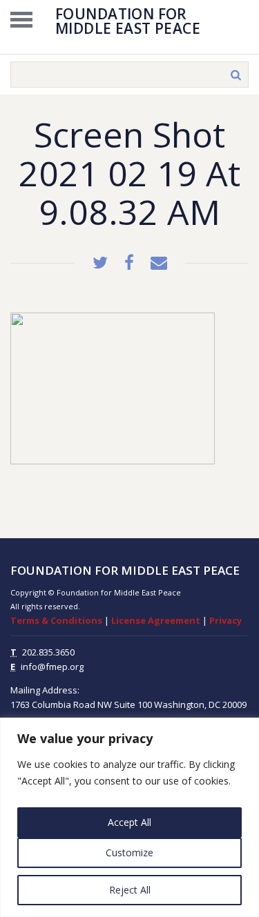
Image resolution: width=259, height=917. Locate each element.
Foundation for (127, 20)
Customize (129, 852)
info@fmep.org (52, 666)
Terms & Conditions (56, 620)
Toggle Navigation (21, 19)
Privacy (225, 620)
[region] (129, 817)
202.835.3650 (48, 652)
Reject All (130, 889)
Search (235, 74)
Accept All (129, 822)
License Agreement (155, 620)
